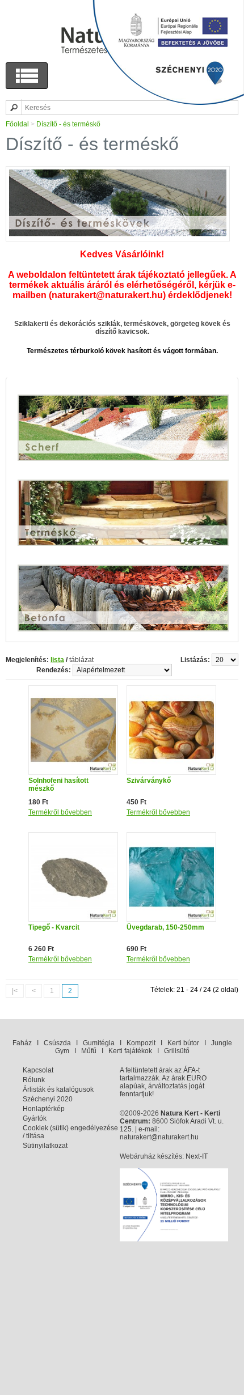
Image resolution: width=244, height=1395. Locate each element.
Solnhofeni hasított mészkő (58, 784)
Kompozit (141, 1043)
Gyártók (35, 1118)
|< (15, 991)
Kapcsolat (38, 1070)
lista (57, 660)
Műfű (88, 1051)
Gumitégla (99, 1043)
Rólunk (34, 1080)
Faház (22, 1043)
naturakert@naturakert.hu (159, 1137)
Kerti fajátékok (130, 1051)
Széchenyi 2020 (48, 1099)
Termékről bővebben (60, 812)
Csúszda (57, 1043)
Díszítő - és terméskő (68, 124)
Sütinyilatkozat (45, 1146)
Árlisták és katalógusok (58, 1089)
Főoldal (17, 124)
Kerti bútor (183, 1043)
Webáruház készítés (151, 1156)
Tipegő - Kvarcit (53, 927)
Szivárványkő (149, 781)
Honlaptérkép (44, 1109)
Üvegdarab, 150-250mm (165, 927)
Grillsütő (177, 1051)
